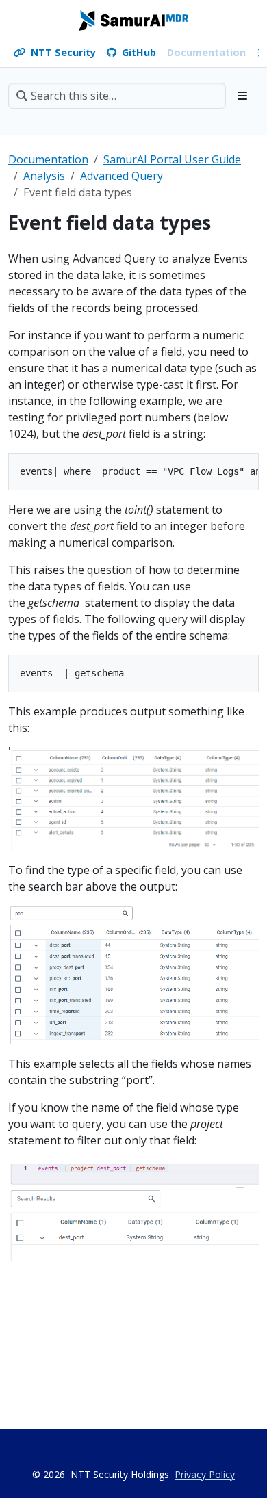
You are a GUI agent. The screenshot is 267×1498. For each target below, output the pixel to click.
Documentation (48, 159)
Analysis (44, 175)
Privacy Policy (205, 1474)
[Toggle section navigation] (242, 96)
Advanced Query (121, 175)
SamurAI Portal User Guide (172, 159)
